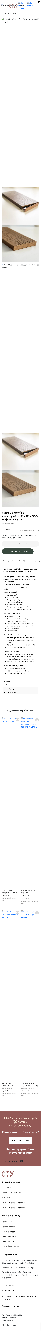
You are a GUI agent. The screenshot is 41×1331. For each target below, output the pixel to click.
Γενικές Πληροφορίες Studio (13, 1207)
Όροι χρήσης (7, 1221)
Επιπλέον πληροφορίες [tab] (29, 561)
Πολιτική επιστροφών (10, 1246)
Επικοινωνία (18, 1140)
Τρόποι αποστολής (9, 1241)
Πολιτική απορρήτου (10, 1231)
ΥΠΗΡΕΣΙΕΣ (7, 1197)
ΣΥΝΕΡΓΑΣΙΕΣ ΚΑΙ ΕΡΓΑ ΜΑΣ (14, 1193)
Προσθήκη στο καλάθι (17, 551)
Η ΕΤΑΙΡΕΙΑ (6, 1188)
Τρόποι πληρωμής (9, 1236)
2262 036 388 (9, 1285)
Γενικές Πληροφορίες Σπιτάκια (14, 1202)
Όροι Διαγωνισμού (9, 1226)
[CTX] (8, 1174)
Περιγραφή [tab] (8, 561)
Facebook (6, 1306)
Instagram (15, 1306)
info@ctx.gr (9, 1290)
